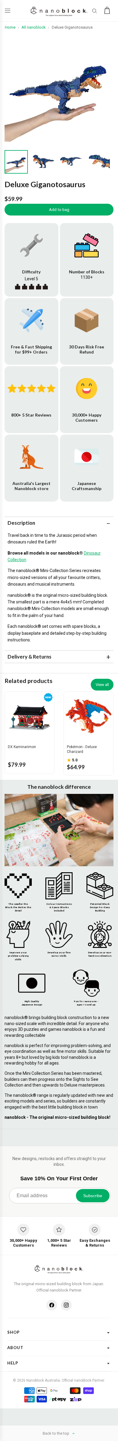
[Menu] (9, 11)
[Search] (94, 11)
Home (10, 27)
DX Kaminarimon (22, 747)
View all (102, 684)
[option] (59, 87)
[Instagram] (66, 1305)
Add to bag (59, 209)
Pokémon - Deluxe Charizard (82, 749)
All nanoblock (33, 27)
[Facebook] (51, 1305)
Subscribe (92, 1195)
